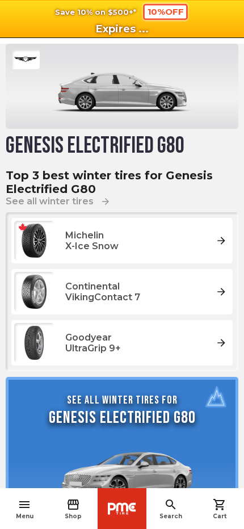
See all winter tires (58, 201)
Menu (24, 509)
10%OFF (166, 11)
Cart (219, 509)
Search (170, 509)
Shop (73, 509)
